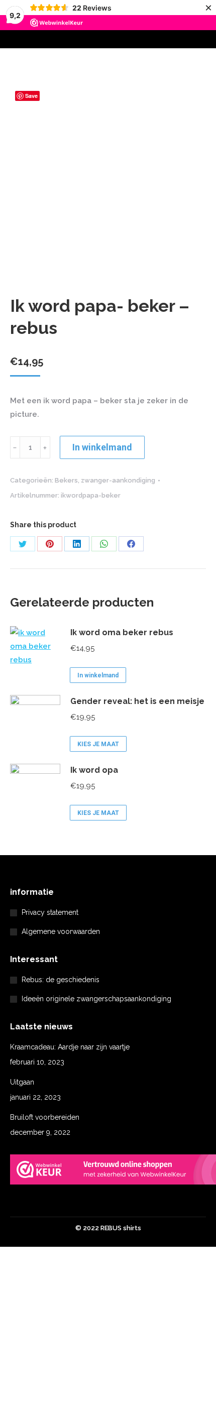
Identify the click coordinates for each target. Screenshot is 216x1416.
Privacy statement (50, 912)
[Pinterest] (49, 543)
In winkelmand (102, 447)
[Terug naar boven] (201, 1401)
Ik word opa (94, 770)
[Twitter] (22, 543)
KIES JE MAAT (98, 744)
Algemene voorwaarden (61, 931)
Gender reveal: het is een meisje (137, 701)
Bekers (66, 480)
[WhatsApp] (104, 543)
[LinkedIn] (76, 543)
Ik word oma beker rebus (121, 632)
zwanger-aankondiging (118, 480)
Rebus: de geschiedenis (60, 980)
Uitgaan (22, 1082)
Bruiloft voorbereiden (44, 1117)
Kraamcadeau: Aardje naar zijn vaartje (70, 1047)
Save (31, 95)
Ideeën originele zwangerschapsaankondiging (96, 999)
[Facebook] (131, 543)
